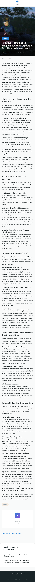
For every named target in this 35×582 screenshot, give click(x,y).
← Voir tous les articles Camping (11, 533)
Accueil (3, 58)
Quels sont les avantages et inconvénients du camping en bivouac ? (16, 555)
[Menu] (17, 5)
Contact (23, 573)
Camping (5, 38)
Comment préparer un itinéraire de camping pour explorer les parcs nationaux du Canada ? (17, 561)
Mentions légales (14, 573)
